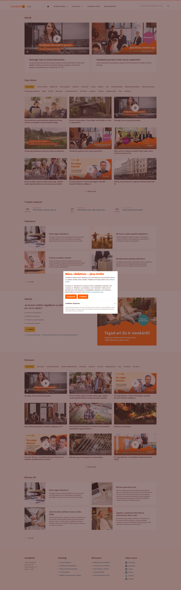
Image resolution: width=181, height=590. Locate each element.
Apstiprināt (71, 297)
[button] (90, 303)
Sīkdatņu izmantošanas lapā (94, 292)
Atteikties (83, 297)
